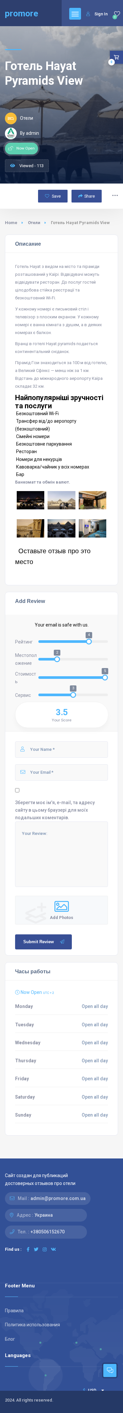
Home (11, 222)
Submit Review (38, 941)
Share (89, 196)
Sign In (101, 13)
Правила (14, 1310)
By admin (29, 133)
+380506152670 (48, 1231)
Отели (34, 222)
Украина (43, 1215)
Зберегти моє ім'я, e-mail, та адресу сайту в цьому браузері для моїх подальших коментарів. (55, 810)
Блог (10, 1339)
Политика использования (32, 1324)
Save (56, 196)
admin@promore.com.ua (58, 1198)
